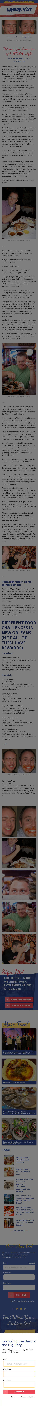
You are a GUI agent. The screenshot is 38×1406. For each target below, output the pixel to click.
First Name (7, 1369)
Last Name (7, 1380)
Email (5, 1359)
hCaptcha (31, 1397)
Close (36, 1331)
